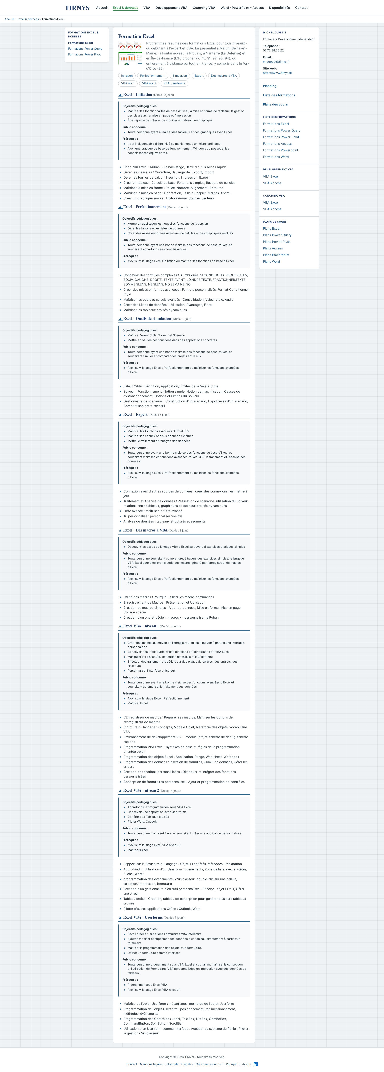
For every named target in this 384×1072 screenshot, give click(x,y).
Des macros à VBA (224, 75)
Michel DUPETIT (274, 32)
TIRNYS (77, 7)
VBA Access (272, 183)
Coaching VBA (204, 8)
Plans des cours (275, 104)
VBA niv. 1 (128, 83)
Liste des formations (279, 95)
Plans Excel (271, 228)
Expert (199, 75)
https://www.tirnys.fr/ (277, 73)
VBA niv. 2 (149, 83)
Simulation (180, 75)
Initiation (127, 75)
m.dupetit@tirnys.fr (276, 61)
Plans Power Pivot (276, 242)
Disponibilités (279, 8)
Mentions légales (151, 1064)
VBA (146, 8)
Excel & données (125, 8)
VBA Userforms (174, 83)
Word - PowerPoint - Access (242, 8)
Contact (301, 8)
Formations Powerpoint (280, 150)
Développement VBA (172, 8)
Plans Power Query (277, 235)
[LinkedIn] (256, 1064)
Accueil (102, 8)
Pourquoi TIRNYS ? (238, 1064)
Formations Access (277, 144)
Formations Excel (276, 124)
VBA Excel (271, 176)
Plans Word (271, 261)
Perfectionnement (152, 75)
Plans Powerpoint (276, 255)
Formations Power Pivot (84, 54)
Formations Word (276, 157)
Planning (269, 86)
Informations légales (179, 1064)
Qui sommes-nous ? (209, 1064)
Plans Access (273, 248)
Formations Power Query (85, 48)
